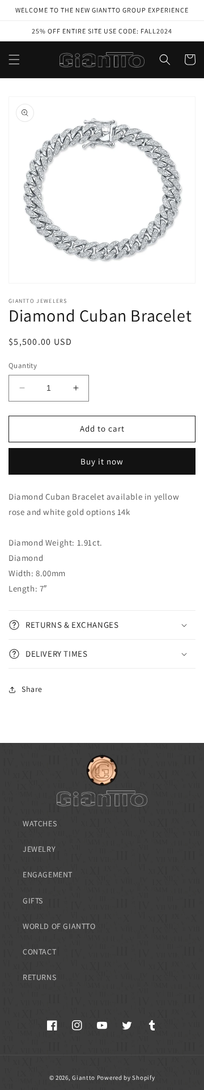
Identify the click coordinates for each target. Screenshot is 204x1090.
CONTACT (39, 952)
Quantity (22, 365)
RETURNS (39, 977)
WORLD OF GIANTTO (59, 926)
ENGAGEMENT (48, 874)
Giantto (83, 1077)
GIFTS (33, 900)
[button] (14, 59)
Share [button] (32, 689)
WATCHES (40, 823)
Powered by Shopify (126, 1077)
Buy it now (102, 461)
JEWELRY (39, 849)
